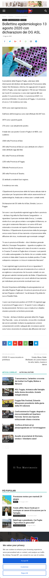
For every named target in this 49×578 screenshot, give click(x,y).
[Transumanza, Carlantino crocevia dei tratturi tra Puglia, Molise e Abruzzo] (8, 381)
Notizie (10, 16)
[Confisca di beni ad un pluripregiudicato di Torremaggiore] (8, 428)
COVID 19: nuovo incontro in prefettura (12, 358)
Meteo (15, 502)
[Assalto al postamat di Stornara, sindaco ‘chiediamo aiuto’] (8, 439)
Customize (24, 567)
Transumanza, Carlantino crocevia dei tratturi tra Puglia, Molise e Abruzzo (29, 381)
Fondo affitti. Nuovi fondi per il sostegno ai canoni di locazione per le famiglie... (29, 510)
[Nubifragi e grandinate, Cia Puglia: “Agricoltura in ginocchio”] (6, 523)
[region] (24, 560)
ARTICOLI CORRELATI (9, 372)
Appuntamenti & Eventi (7, 383)
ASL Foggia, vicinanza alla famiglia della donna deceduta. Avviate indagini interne (30, 392)
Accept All (24, 561)
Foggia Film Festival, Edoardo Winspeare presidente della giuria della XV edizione (29, 403)
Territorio (23, 20)
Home (4, 16)
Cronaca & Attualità (21, 16)
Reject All (24, 573)
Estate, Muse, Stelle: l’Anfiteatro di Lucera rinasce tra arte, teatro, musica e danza (36, 361)
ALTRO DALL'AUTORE (26, 372)
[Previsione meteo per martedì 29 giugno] (6, 499)
